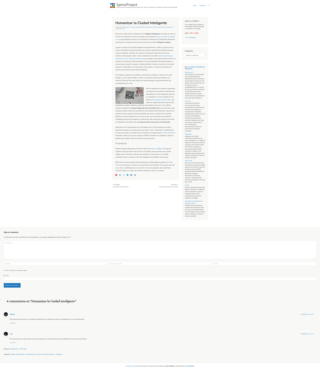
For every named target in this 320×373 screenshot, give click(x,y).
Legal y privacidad (132, 366)
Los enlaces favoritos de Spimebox (195, 68)
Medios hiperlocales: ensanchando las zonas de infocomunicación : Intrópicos (36, 354)
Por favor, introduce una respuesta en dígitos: (15, 270)
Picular (187, 185)
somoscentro (169, 27)
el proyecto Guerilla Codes (162, 100)
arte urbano (132, 27)
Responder (13, 323)
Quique (12, 314)
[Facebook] (131, 175)
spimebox (190, 366)
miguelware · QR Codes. (19, 349)
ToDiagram (188, 134)
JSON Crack (188, 161)
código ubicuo (125, 27)
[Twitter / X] (135, 175)
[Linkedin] (127, 175)
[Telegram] (120, 175)
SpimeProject (126, 4)
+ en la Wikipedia (190, 37)
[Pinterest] (116, 175)
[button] (209, 6)
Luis (11, 334)
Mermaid (187, 101)
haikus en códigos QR (157, 149)
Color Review (189, 72)
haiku (161, 27)
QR (164, 27)
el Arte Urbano (168, 133)
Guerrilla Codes (156, 27)
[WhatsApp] (124, 175)
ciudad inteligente (140, 27)
